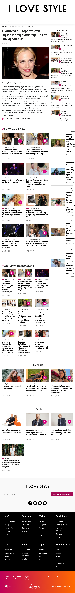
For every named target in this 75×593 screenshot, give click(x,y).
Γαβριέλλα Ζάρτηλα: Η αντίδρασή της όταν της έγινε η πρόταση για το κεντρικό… (11, 464)
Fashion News (42, 340)
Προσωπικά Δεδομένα (17, 578)
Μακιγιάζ (25, 525)
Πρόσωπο (8, 384)
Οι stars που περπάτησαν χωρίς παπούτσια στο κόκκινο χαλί (41, 345)
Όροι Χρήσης (27, 578)
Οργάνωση (43, 553)
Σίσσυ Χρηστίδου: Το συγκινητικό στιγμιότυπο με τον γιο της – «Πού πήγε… (37, 152)
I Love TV (8, 428)
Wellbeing (42, 521)
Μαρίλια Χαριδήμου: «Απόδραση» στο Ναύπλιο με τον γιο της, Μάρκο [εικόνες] (24, 317)
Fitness (41, 528)
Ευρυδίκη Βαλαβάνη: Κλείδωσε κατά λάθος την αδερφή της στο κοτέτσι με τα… (37, 214)
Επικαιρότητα (63, 544)
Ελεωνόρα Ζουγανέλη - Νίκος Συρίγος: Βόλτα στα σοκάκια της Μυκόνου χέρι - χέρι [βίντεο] (61, 37)
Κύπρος (58, 550)
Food (24, 544)
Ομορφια (38, 365)
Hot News (25, 309)
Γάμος (42, 544)
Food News (26, 550)
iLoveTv (38, 409)
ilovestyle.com (66, 586)
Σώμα (56, 384)
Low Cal (25, 559)
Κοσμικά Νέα (60, 534)
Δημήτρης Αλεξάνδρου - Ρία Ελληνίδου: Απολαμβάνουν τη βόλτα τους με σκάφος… (37, 243)
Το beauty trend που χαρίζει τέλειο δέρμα (12, 387)
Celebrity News (25, 26)
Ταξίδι (7, 563)
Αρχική (4, 26)
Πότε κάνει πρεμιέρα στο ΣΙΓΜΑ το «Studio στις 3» (12, 431)
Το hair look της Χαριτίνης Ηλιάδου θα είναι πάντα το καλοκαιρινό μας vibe (36, 388)
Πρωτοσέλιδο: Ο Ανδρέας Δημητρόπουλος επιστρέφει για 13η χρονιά (62, 432)
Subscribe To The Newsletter (62, 494)
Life (6, 544)
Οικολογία (60, 563)
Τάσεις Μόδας (10, 521)
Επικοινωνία (37, 577)
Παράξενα (59, 560)
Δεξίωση (42, 556)
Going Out (8, 560)
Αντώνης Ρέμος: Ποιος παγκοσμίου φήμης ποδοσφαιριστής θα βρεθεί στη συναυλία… (12, 244)
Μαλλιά (32, 384)
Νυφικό (41, 550)
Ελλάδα (58, 553)
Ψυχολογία (43, 535)
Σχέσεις (42, 531)
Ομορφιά (26, 516)
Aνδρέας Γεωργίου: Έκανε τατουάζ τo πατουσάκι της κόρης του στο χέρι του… (70, 263)
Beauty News (26, 521)
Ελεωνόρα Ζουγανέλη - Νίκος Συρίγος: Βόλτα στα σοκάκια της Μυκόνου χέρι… (13, 152)
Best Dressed (9, 531)
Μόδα (7, 516)
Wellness (43, 516)
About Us (7, 578)
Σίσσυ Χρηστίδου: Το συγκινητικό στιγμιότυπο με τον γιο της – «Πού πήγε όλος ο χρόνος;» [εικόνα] (62, 50)
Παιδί (7, 556)
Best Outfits (9, 528)
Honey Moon (43, 560)
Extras (58, 567)
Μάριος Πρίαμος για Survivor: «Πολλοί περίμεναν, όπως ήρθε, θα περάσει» (70, 202)
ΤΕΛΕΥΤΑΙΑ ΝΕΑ (62, 30)
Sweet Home (9, 553)
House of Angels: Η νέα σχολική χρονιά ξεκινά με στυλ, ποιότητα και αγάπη (8, 316)
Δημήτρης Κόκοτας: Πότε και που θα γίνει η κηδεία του (13, 181)
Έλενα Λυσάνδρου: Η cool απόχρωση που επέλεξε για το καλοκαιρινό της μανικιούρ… (61, 389)
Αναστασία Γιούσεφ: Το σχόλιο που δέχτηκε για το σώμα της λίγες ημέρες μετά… (12, 214)
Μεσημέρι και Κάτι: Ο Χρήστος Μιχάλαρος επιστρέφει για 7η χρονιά (36, 432)
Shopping (8, 309)
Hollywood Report (60, 529)
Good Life (8, 550)
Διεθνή (58, 556)
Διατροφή (42, 525)
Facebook (48, 577)
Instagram (58, 577)
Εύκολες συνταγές (25, 554)
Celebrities (13, 26)
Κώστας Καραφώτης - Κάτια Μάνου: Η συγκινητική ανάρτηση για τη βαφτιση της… (37, 183)
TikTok (67, 577)
